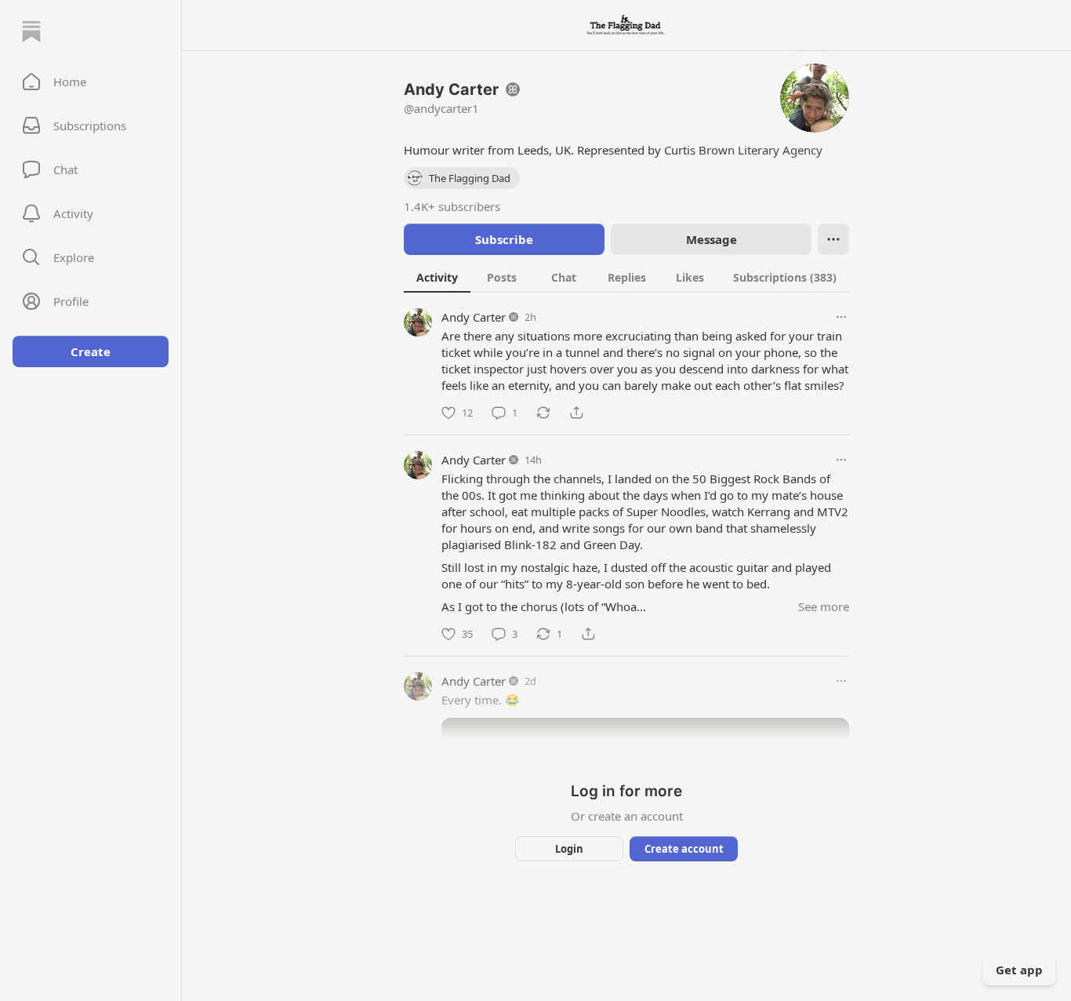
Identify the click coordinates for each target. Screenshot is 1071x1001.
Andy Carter (473, 317)
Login (569, 849)
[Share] (576, 412)
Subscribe (504, 239)
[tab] (437, 277)
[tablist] (626, 277)
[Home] (31, 31)
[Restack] (543, 412)
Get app (1019, 969)
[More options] (841, 316)
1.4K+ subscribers (452, 206)
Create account (684, 849)
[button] (91, 81)
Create (91, 351)
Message (711, 239)
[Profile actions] (833, 239)
